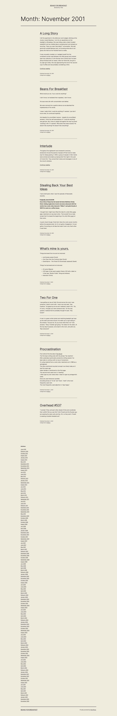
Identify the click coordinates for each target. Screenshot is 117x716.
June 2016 (23, 449)
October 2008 (24, 522)
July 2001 (23, 684)
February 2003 (24, 645)
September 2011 (25, 499)
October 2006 (24, 557)
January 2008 (24, 530)
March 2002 (24, 668)
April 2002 (23, 665)
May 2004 (23, 613)
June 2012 (23, 489)
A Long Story (49, 33)
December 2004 (25, 599)
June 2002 (23, 661)
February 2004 (24, 620)
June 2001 (23, 686)
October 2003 (24, 628)
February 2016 (24, 451)
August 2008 (24, 524)
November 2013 (25, 466)
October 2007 (24, 536)
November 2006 (25, 555)
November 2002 (25, 651)
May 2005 (23, 588)
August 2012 (24, 484)
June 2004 (23, 611)
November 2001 (25, 676)
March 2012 (24, 495)
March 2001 (24, 693)
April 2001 (23, 690)
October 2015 (24, 453)
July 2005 (23, 584)
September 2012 (25, 482)
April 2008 (23, 528)
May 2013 (23, 476)
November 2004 (25, 601)
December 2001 (25, 674)
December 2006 (25, 553)
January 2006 (24, 574)
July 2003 (23, 634)
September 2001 (25, 680)
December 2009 (25, 516)
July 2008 (23, 526)
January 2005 (24, 597)
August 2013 (24, 470)
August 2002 (24, 657)
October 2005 (24, 580)
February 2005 (24, 595)
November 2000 (25, 701)
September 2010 (25, 511)
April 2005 (23, 591)
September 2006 (25, 559)
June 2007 (23, 545)
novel (72, 216)
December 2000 (25, 699)
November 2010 (25, 509)
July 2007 (23, 543)
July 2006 (23, 563)
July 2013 (23, 472)
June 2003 (23, 636)
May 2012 (23, 491)
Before (48, 75)
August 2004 (24, 607)
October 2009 (24, 518)
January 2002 (24, 672)
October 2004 (24, 603)
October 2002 (24, 653)
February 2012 (24, 497)
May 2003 (23, 638)
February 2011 (24, 505)
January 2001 (24, 697)
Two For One (49, 297)
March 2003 (24, 643)
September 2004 (25, 605)
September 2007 (25, 539)
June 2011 (23, 503)
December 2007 (25, 532)
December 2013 (25, 464)
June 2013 (23, 474)
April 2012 (23, 493)
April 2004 (23, 616)
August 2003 (24, 632)
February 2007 (24, 551)
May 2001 (23, 688)
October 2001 (24, 678)
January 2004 (24, 622)
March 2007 (24, 549)
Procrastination (50, 349)
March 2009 (24, 520)
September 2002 (25, 655)
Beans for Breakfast (58, 5)
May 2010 (23, 513)
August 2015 (24, 455)
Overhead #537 (50, 405)
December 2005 (25, 576)
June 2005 (23, 586)
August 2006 (24, 561)
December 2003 (25, 624)
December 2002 (25, 649)
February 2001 (24, 695)
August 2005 (24, 582)
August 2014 (24, 459)
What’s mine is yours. (54, 248)
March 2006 (24, 570)
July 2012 (23, 486)
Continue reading (45, 68)
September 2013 (25, 468)
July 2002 (23, 659)
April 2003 (23, 641)
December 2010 (25, 507)
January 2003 (24, 647)
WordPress (93, 709)
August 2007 (24, 541)
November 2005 (25, 578)
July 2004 (23, 609)
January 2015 (24, 457)
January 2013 (24, 480)
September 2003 (25, 630)
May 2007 (23, 547)
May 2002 (23, 663)
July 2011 (23, 501)
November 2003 (25, 626)
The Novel (59, 354)
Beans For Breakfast (54, 89)
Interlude (46, 146)
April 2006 (23, 568)
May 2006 (23, 566)
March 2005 (24, 593)
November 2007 (25, 534)
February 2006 (24, 572)
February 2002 (24, 670)
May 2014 (23, 461)
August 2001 (24, 682)
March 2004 (24, 618)
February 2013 (24, 478)
